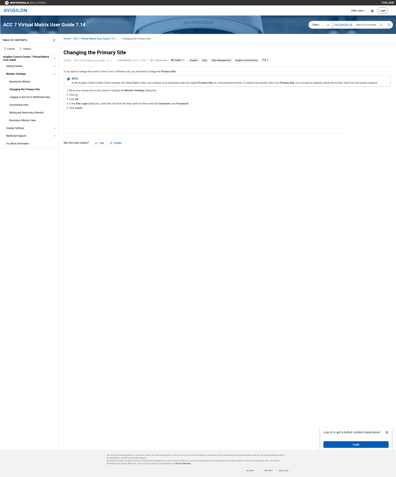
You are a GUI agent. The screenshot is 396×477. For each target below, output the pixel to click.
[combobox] (93, 60)
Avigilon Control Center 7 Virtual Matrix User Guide (26, 58)
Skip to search (81, 3)
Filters (315, 24)
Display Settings (15, 128)
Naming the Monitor (19, 81)
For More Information (17, 143)
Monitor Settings (16, 73)
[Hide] (54, 40)
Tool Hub (387, 2)
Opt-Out (269, 471)
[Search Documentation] (389, 25)
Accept (250, 471)
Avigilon (194, 60)
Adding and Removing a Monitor (26, 112)
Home (67, 38)
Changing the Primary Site (24, 89)
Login (383, 10)
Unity (204, 60)
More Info (283, 470)
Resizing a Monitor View (22, 120)
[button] (351, 25)
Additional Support (16, 135)
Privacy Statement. (183, 463)
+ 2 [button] (264, 59)
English (372, 10)
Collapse (27, 49)
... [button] (119, 38)
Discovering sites (18, 104)
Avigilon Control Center (246, 60)
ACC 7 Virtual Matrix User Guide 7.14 (94, 38)
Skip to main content (59, 3)
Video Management (221, 60)
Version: (67, 60)
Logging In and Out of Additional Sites (29, 97)
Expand (11, 49)
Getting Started (14, 66)
